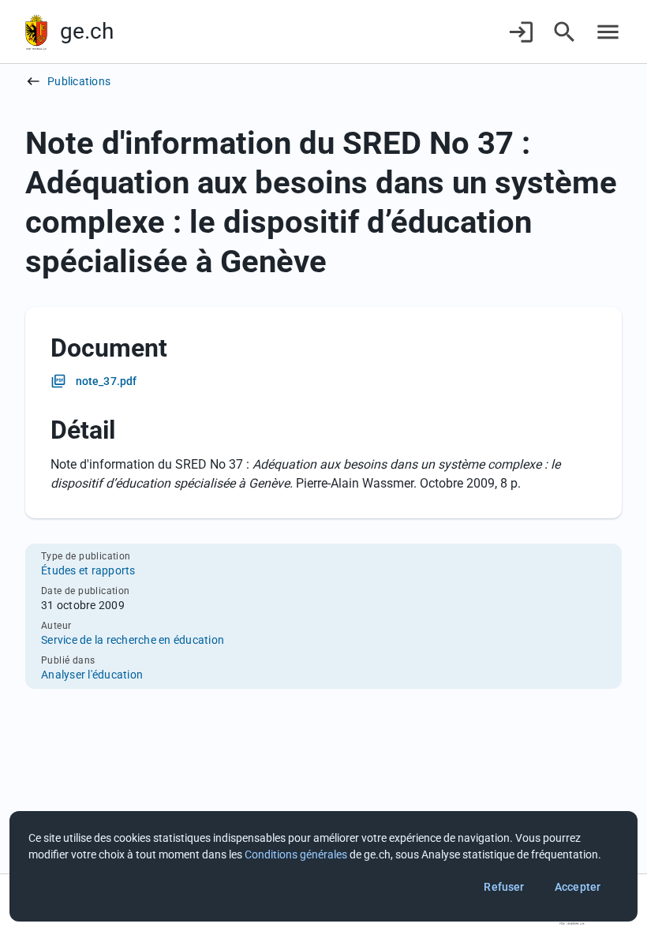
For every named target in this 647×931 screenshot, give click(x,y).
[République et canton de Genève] (36, 32)
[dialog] (323, 866)
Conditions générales (296, 854)
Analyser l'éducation (92, 674)
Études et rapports (88, 570)
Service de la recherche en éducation (132, 640)
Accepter (577, 887)
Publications (78, 81)
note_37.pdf (106, 381)
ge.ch (87, 31)
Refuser (504, 887)
